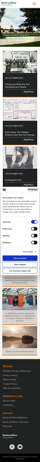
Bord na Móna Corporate (15, 421)
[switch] (34, 229)
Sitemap (7, 426)
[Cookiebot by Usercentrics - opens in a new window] (28, 189)
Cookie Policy (10, 383)
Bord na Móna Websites (15, 417)
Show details (28, 251)
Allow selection (20, 264)
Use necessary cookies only (20, 271)
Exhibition (8, 405)
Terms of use (9, 379)
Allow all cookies (20, 258)
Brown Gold (9, 400)
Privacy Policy (10, 375)
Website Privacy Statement (17, 370)
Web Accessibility (12, 388)
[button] (34, 4)
